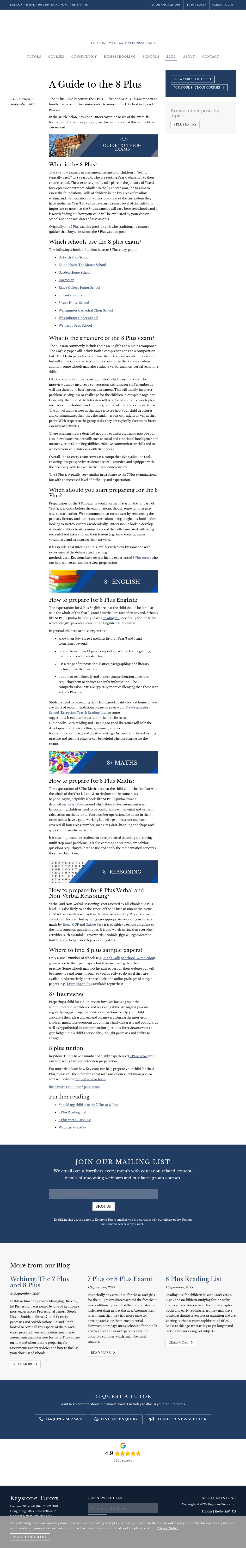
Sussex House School (74, 303)
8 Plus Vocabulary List (75, 1120)
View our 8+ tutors (191, 79)
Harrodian (66, 280)
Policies (207, 1511)
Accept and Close (30, 1537)
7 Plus (75, 226)
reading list (111, 618)
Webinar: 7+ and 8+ (72, 1127)
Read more (23, 1364)
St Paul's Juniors (70, 295)
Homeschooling (120, 56)
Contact (210, 56)
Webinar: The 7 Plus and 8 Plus (39, 1282)
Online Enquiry (119, 1419)
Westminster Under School (78, 318)
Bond (67, 924)
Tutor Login (197, 4)
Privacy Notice (167, 1528)
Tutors (34, 56)
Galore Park (94, 924)
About (189, 56)
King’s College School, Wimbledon (128, 958)
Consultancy (84, 56)
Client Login (222, 4)
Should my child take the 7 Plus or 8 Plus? (89, 1105)
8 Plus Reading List (72, 1112)
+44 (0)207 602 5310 (36, 4)
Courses (56, 56)
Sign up (103, 1206)
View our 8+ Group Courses (197, 87)
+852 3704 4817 (79, 4)
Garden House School (75, 272)
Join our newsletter (181, 1419)
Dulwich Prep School (74, 257)
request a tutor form (90, 1079)
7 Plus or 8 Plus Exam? (120, 1279)
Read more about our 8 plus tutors (74, 1087)
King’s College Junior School (79, 287)
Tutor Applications (165, 4)
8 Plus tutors (142, 557)
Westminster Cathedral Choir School (86, 310)
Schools (151, 56)
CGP (75, 924)
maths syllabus (72, 804)
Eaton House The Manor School (82, 265)
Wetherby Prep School (75, 325)
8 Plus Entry (185, 124)
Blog (171, 56)
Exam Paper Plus (79, 984)
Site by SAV (222, 1511)
